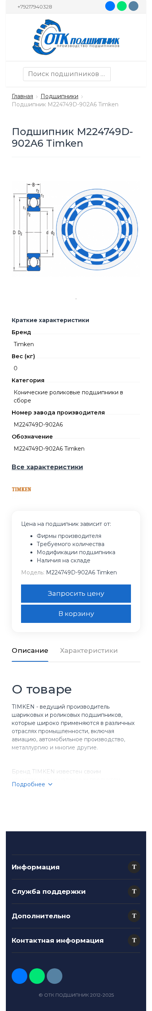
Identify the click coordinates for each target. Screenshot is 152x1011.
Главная (22, 96)
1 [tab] (76, 299)
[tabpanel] (76, 229)
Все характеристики (47, 467)
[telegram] (133, 6)
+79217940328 (35, 6)
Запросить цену (76, 593)
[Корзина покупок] (132, 74)
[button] (134, 867)
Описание (30, 650)
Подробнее (28, 784)
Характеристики (89, 650)
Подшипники (59, 96)
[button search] (118, 74)
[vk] (110, 6)
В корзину (76, 613)
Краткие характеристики (50, 320)
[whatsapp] (122, 6)
